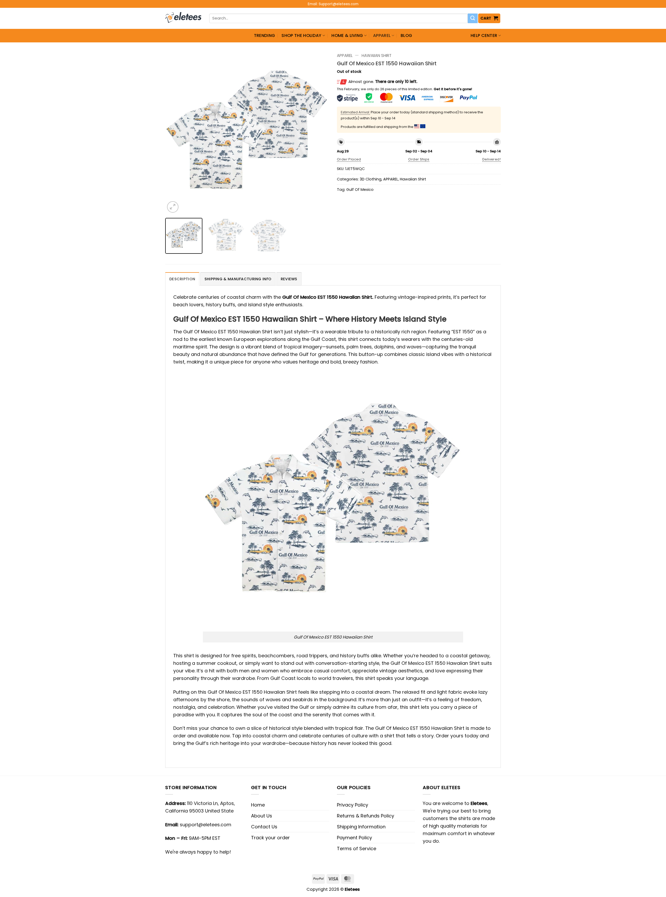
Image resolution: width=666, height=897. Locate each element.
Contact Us (264, 826)
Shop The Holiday (301, 35)
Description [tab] (182, 279)
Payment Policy (354, 837)
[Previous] (175, 132)
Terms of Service (356, 848)
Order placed (349, 159)
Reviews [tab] (289, 279)
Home (258, 805)
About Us (261, 815)
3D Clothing (370, 179)
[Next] (319, 132)
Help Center (484, 35)
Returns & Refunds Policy (365, 815)
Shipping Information (361, 826)
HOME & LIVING (347, 35)
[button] (489, 18)
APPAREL (381, 35)
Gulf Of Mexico (360, 189)
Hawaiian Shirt (377, 55)
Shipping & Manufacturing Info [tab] (237, 279)
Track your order (270, 837)
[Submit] (473, 18)
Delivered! (491, 159)
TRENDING (264, 35)
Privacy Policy (352, 805)
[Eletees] (183, 18)
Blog (406, 35)
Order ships (418, 159)
